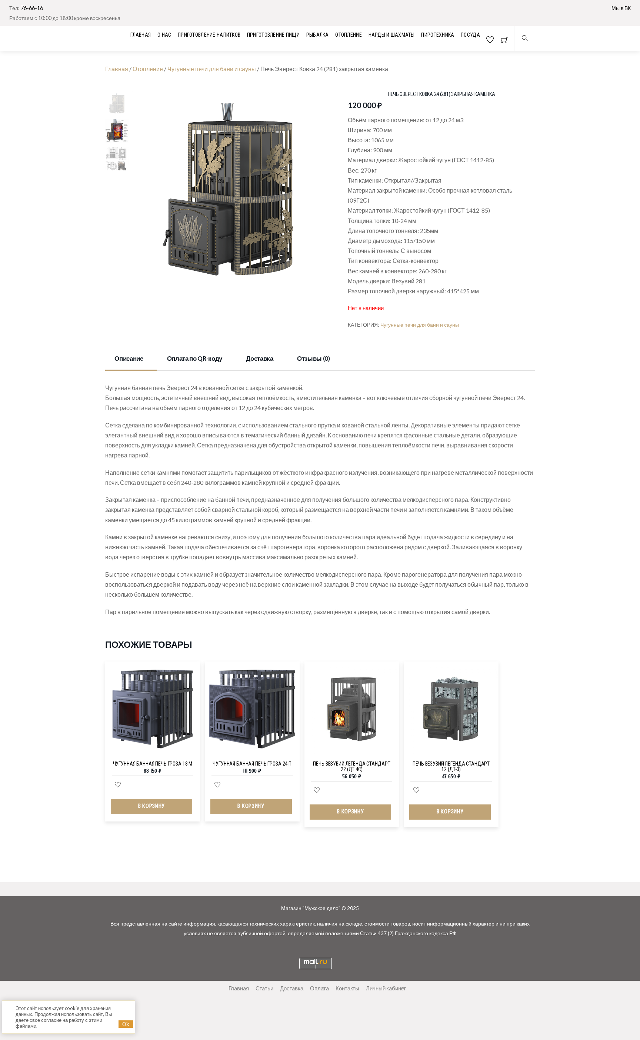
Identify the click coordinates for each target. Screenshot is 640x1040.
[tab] (131, 359)
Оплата (319, 988)
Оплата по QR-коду (194, 358)
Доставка (259, 358)
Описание (128, 358)
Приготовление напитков (209, 35)
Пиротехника (437, 35)
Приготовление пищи (273, 35)
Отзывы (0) (313, 358)
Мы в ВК (621, 8)
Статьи (264, 988)
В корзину (151, 806)
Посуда (470, 35)
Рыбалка (317, 35)
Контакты (347, 988)
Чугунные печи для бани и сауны (211, 68)
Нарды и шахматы (392, 35)
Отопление (348, 35)
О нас (164, 35)
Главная (116, 68)
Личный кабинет (386, 988)
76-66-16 (32, 8)
